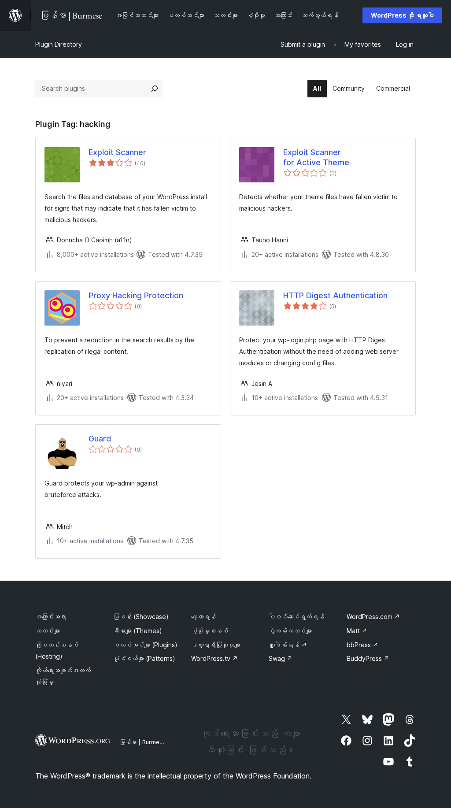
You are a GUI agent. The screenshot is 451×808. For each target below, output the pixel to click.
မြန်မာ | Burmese (142, 741)
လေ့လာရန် (203, 616)
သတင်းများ (47, 630)
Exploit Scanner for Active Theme (316, 157)
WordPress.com (373, 616)
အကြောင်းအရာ (50, 616)
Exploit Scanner (117, 152)
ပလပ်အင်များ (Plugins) (145, 645)
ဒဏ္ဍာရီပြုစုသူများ (215, 645)
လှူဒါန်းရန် (288, 645)
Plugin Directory (58, 44)
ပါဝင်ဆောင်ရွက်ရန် (296, 616)
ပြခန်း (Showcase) (141, 616)
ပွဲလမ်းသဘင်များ (290, 630)
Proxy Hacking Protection (136, 295)
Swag (280, 658)
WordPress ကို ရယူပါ (402, 15)
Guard (100, 438)
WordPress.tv (214, 658)
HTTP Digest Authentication (335, 295)
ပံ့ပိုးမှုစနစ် (209, 630)
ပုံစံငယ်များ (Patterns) (144, 658)
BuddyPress (368, 658)
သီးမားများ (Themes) (137, 630)
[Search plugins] (154, 88)
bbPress (362, 645)
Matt (357, 630)
